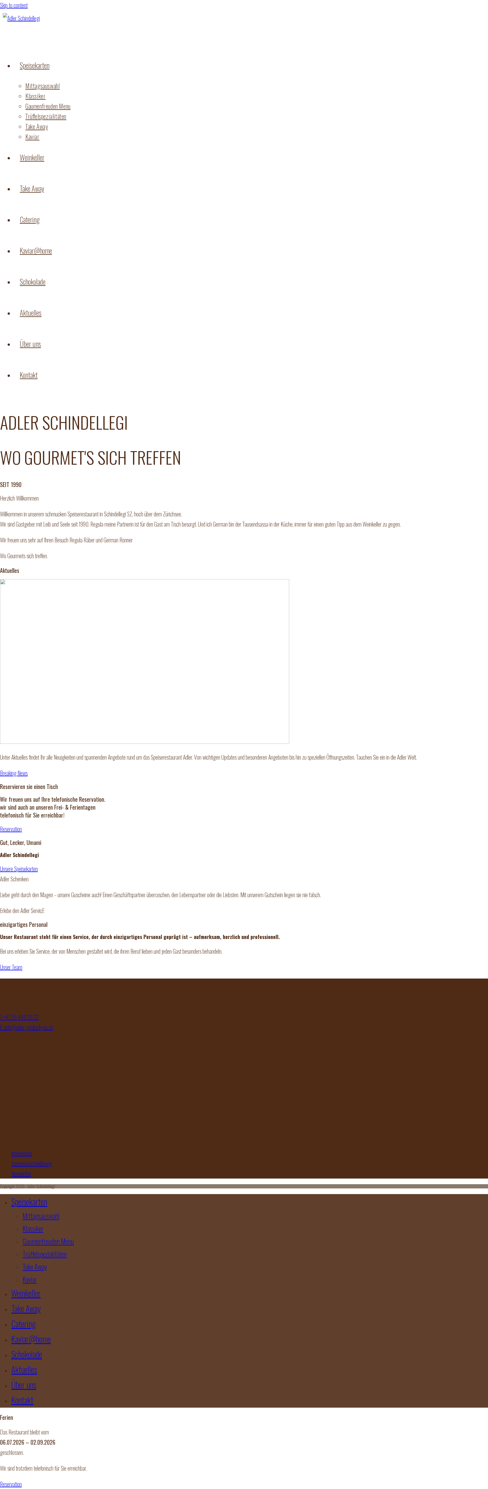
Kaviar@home (31, 1339)
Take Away (35, 1266)
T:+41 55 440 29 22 (19, 1017)
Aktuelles (24, 1369)
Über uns (23, 1384)
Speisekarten (29, 1201)
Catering (23, 1323)
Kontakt (22, 1400)
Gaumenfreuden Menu (48, 1241)
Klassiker (33, 1228)
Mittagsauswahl (41, 1215)
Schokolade (26, 1354)
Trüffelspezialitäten (45, 1254)
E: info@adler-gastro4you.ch (26, 1027)
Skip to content (14, 5)
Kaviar (30, 1279)
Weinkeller (26, 1293)
